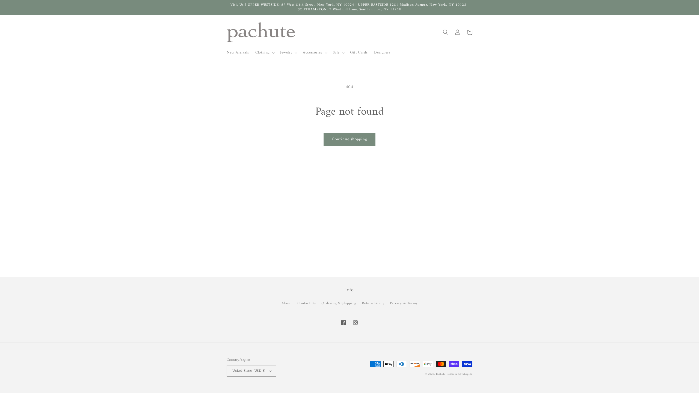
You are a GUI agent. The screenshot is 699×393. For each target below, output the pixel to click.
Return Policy (373, 303)
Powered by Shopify (459, 374)
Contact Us (306, 303)
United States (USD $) (248, 371)
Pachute (441, 374)
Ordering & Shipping (338, 303)
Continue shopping (349, 139)
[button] (264, 52)
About (287, 303)
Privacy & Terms (403, 303)
